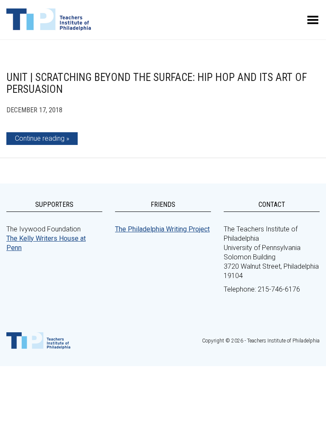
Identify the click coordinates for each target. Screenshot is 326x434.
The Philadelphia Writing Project (162, 229)
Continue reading (40, 138)
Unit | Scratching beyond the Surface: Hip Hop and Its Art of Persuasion (156, 83)
